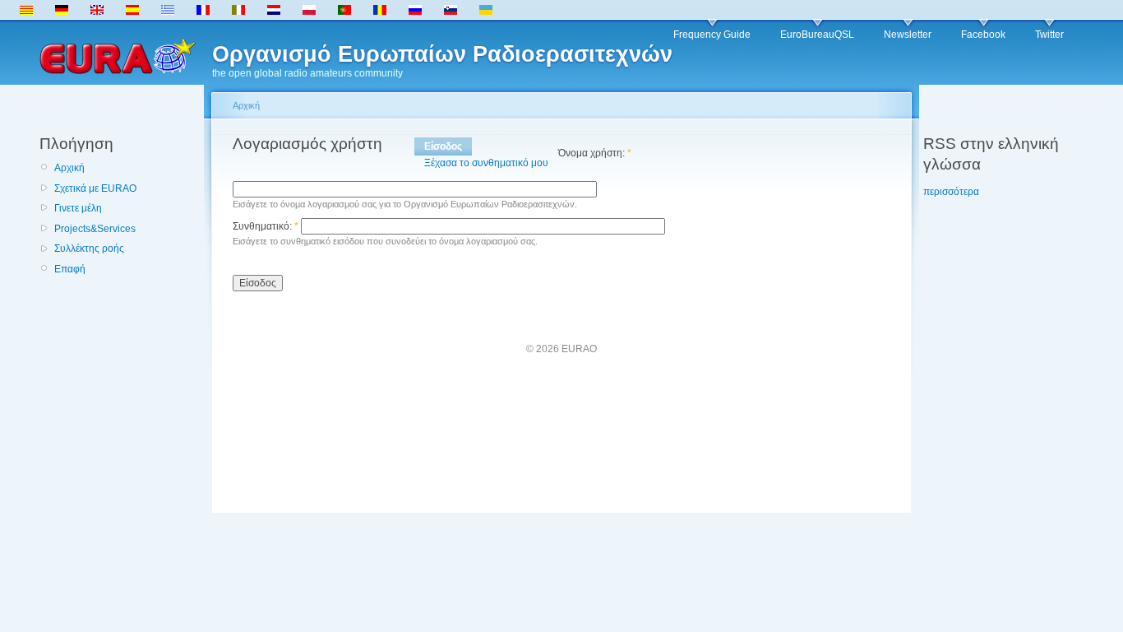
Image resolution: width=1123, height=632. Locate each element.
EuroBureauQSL (817, 34)
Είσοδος (443, 146)
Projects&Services (95, 229)
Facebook (983, 34)
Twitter (1049, 34)
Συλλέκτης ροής (89, 248)
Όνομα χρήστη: (594, 153)
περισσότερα (951, 192)
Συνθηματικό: (265, 226)
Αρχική (69, 168)
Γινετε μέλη (78, 208)
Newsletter (907, 34)
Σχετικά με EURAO (95, 188)
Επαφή (69, 269)
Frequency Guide (712, 34)
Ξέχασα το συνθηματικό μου (486, 163)
